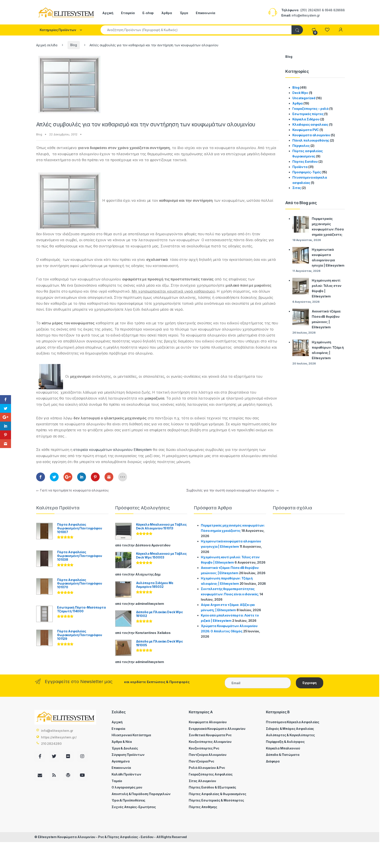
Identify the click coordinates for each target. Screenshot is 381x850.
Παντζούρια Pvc (201, 761)
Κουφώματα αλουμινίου (311, 135)
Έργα (184, 13)
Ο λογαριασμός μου (127, 787)
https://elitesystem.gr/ (59, 737)
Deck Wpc (300, 93)
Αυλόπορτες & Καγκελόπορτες (290, 735)
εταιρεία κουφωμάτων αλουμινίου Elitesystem (113, 449)
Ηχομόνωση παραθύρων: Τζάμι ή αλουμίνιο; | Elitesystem (328, 350)
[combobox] (196, 29)
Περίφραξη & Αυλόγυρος (285, 742)
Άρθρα (166, 13)
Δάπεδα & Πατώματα (282, 755)
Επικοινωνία (205, 13)
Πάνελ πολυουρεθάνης (310, 140)
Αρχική (107, 13)
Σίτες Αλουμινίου (202, 781)
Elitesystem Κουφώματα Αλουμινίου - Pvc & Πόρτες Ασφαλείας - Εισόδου (96, 837)
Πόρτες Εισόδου (305, 161)
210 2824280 (51, 743)
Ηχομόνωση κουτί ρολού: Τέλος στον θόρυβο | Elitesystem (327, 288)
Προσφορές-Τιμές (306, 172)
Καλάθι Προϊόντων (126, 774)
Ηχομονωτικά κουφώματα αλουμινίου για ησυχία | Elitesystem (328, 257)
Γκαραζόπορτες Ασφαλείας (211, 774)
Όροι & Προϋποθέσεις (128, 800)
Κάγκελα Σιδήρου (305, 119)
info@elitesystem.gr (57, 730)
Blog (73, 45)
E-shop (148, 13)
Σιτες (296, 188)
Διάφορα (273, 761)
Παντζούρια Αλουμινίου (207, 755)
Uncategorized (303, 98)
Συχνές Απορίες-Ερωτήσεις (134, 807)
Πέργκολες (301, 146)
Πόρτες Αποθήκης (203, 807)
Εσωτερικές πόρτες (308, 114)
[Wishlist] (327, 30)
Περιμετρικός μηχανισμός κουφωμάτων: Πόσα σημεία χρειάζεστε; (328, 226)
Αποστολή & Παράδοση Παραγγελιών (141, 794)
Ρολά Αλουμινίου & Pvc (207, 768)
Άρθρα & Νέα (122, 742)
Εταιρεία (128, 13)
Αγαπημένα (121, 761)
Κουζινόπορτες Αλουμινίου (210, 742)
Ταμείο (117, 781)
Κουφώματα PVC (305, 130)
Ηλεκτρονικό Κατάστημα (131, 735)
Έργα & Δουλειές (125, 748)
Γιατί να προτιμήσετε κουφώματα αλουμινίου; (72, 490)
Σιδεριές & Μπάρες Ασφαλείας (290, 728)
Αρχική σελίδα (47, 45)
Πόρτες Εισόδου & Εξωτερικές (212, 787)
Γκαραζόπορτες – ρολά (310, 108)
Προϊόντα (300, 167)
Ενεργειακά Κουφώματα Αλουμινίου (217, 728)
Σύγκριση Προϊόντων (128, 755)
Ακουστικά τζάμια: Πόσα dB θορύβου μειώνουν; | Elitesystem (326, 319)
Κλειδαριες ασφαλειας (310, 124)
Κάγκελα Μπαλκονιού (283, 748)
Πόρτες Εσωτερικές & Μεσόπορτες (216, 800)
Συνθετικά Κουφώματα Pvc (210, 735)
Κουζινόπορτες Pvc (204, 748)
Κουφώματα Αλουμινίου (208, 722)
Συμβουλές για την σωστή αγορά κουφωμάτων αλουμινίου (232, 490)
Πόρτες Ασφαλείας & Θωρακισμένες (217, 794)
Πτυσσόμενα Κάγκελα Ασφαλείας (292, 722)
